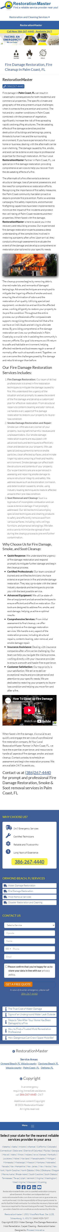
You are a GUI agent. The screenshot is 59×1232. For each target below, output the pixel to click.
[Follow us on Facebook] (23, 1187)
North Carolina (12, 1170)
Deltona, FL (47, 1067)
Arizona (22, 1146)
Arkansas (31, 1146)
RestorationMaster (13, 1214)
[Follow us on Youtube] (39, 1187)
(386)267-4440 (38, 772)
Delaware (17, 1150)
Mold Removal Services (19, 896)
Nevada (5, 1166)
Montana (40, 1162)
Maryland (25, 1158)
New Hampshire (17, 1166)
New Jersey (32, 1166)
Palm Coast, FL (31, 1067)
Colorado (51, 1146)
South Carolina (36, 1174)
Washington (50, 1178)
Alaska (14, 1146)
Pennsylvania (8, 1174)
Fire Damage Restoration (20, 891)
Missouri (31, 1162)
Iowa (35, 1154)
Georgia (55, 1150)
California (41, 1146)
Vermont (31, 1178)
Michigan (50, 1158)
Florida (47, 1150)
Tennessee (7, 1178)
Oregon (55, 1170)
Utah (22, 1178)
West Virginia (19, 1182)
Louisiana (7, 1158)
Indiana (28, 1154)
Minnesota (8, 1162)
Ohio (37, 1170)
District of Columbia (33, 1150)
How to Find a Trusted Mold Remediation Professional (29, 1031)
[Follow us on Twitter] (29, 1187)
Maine (16, 1158)
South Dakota (50, 1174)
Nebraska (50, 1162)
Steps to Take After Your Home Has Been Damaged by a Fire (29, 1022)
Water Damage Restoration (21, 885)
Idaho (13, 1154)
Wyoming (42, 1182)
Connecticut (5, 1150)
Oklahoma (45, 1170)
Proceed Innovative (35, 1230)
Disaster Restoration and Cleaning (25, 902)
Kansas (42, 1154)
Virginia (39, 1178)
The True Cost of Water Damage (25, 1008)
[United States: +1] (8, 949)
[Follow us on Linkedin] (34, 1187)
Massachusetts (38, 1158)
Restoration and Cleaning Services (28, 17)
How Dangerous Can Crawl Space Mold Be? (31, 1037)
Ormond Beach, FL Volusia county (19, 1063)
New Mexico (45, 1166)
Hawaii (6, 1154)
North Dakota (27, 1170)
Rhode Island (22, 1174)
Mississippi (20, 1162)
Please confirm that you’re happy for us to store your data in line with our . (29, 970)
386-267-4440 (29, 861)
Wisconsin (31, 1182)
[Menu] (33, 1126)
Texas (16, 1178)
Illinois (20, 1154)
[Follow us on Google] (18, 1187)
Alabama (6, 1146)
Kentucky (52, 1154)
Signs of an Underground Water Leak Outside (31, 1014)
